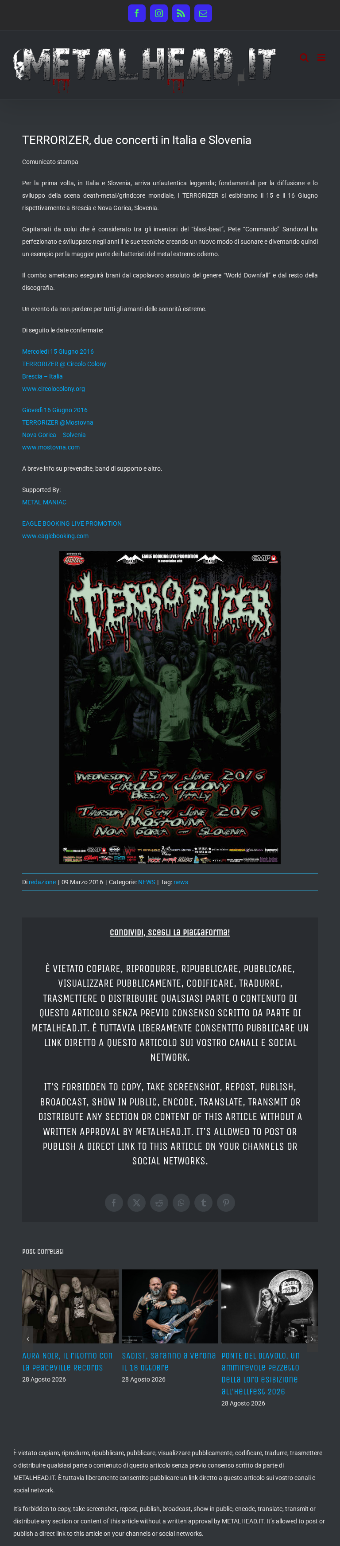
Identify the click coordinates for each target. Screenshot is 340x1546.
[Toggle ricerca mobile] (304, 57)
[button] (27, 1339)
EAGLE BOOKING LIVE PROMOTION (72, 523)
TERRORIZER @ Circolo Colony (64, 363)
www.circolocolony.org (53, 388)
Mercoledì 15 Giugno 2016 (58, 351)
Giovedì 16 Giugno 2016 (55, 410)
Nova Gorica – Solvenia (54, 434)
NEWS (146, 882)
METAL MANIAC (44, 502)
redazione (42, 882)
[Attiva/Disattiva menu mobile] (322, 57)
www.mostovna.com (51, 447)
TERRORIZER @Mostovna (57, 422)
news (181, 882)
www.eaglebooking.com (55, 535)
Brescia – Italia (42, 376)
